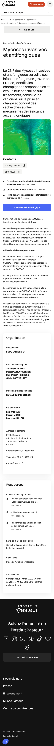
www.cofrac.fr (41, 244)
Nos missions (31, 20)
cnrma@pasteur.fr (13, 165)
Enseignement (12, 693)
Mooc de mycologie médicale (20, 562)
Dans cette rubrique (13, 12)
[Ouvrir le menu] (50, 4)
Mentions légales (19, 731)
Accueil (4, 20)
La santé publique (8, 23)
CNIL (26, 582)
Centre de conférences (18, 708)
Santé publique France (16, 578)
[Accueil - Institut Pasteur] (8, 4)
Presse (7, 686)
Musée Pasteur (13, 701)
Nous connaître (16, 20)
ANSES (20, 582)
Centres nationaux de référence (31, 23)
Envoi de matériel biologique (27, 207)
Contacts (6, 731)
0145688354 (11, 171)
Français (6, 736)
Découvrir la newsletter (27, 657)
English (15, 736)
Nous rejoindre (12, 678)
